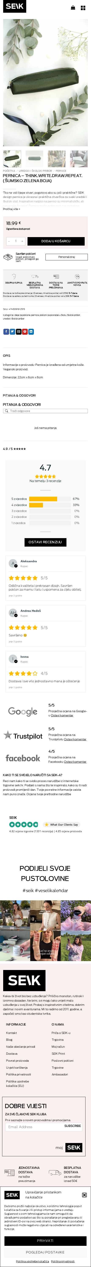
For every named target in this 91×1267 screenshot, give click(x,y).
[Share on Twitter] (12, 332)
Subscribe (73, 1126)
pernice (61, 171)
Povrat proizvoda (17, 1060)
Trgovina (58, 1039)
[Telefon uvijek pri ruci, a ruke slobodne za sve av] (76, 946)
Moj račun (58, 1046)
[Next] (81, 82)
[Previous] (10, 82)
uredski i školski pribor (35, 171)
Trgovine (58, 1067)
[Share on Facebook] (6, 332)
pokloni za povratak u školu (53, 315)
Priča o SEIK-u (61, 1033)
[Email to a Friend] (19, 332)
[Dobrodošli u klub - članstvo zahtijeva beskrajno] (15, 946)
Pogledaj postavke (45, 1252)
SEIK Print (58, 1053)
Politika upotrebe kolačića (32, 1261)
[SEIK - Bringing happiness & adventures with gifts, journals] (24, 7)
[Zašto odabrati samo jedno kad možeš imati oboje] (45, 946)
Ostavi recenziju (45, 542)
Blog (9, 1039)
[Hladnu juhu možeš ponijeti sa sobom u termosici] (76, 915)
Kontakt (11, 1033)
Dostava (12, 1053)
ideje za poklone (22, 315)
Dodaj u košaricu (56, 241)
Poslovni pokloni (63, 1060)
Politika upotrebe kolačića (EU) (17, 1083)
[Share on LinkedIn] (31, 332)
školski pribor (73, 315)
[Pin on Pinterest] (25, 332)
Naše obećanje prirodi (20, 1046)
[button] (84, 1195)
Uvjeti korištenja (17, 1067)
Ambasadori (60, 1074)
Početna (9, 171)
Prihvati (45, 1240)
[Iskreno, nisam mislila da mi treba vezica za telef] (15, 915)
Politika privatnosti (63, 1261)
